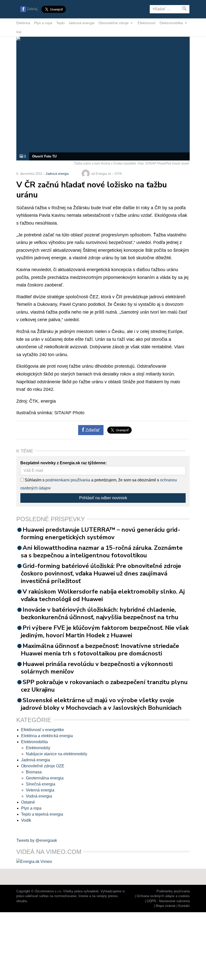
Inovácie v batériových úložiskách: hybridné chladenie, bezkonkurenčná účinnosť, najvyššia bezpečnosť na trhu (99, 613)
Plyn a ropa (43, 23)
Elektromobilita (172, 23)
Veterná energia (40, 790)
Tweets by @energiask (36, 840)
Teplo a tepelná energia (42, 814)
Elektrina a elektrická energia (47, 736)
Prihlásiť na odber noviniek (103, 498)
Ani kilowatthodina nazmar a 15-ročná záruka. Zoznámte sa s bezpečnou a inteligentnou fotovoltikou (102, 551)
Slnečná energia (40, 784)
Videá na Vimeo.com (48, 851)
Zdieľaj (32, 9)
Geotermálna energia (45, 778)
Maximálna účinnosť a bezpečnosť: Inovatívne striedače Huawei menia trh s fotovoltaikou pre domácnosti (100, 649)
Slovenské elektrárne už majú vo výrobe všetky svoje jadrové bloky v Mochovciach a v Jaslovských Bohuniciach (101, 704)
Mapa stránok (166, 906)
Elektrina (23, 23)
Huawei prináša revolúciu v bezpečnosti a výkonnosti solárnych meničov (97, 667)
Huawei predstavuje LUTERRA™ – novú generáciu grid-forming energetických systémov (100, 533)
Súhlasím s (34, 480)
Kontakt (184, 906)
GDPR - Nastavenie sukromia (168, 901)
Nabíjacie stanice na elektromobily (56, 754)
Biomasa (34, 772)
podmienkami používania (67, 480)
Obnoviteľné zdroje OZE (42, 766)
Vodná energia (39, 796)
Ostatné (28, 802)
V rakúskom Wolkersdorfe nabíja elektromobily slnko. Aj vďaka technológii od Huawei (103, 595)
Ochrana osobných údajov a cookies (163, 896)
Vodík (26, 820)
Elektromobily (38, 748)
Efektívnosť (147, 23)
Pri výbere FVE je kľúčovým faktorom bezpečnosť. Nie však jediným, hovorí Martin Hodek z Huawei (105, 631)
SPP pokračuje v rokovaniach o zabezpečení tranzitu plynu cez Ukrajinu (104, 685)
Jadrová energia (81, 23)
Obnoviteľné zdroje (114, 23)
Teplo (60, 23)
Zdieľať (92, 430)
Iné (18, 32)
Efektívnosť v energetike (42, 730)
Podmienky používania (173, 891)
